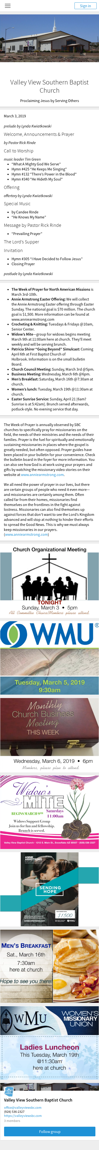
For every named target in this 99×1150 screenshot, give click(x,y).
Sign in (85, 5)
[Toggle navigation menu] (8, 6)
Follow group (50, 1131)
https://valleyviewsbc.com (23, 1116)
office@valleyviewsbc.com (23, 1107)
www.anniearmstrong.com (42, 474)
